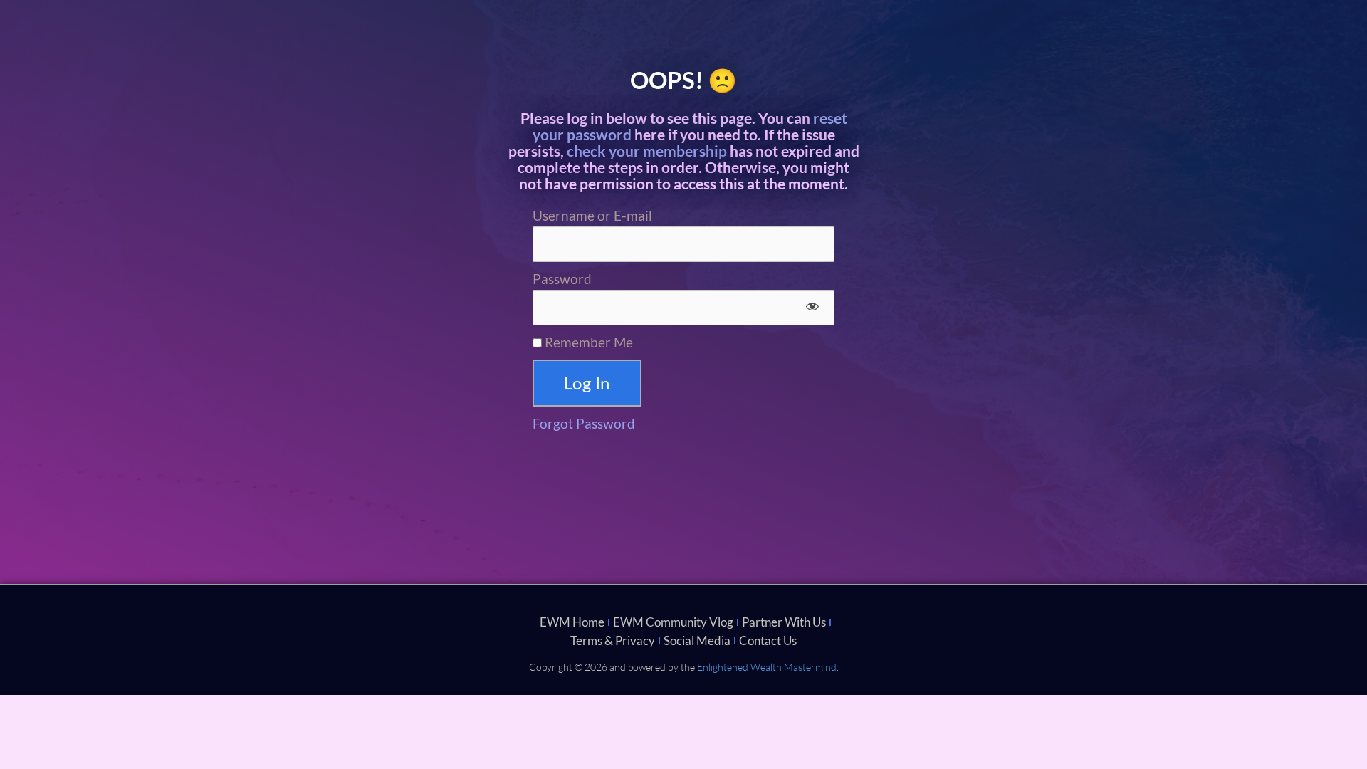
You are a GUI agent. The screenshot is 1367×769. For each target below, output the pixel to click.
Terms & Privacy (612, 640)
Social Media (697, 640)
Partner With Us (784, 621)
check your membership (647, 150)
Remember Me (587, 342)
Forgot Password (584, 423)
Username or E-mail (592, 215)
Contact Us (768, 640)
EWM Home (572, 621)
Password (562, 279)
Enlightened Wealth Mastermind (767, 667)
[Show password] (812, 308)
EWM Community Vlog (673, 621)
